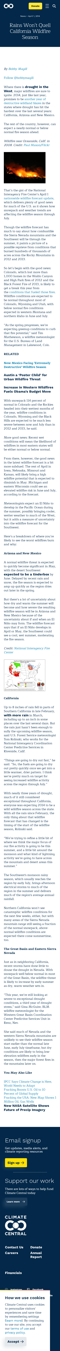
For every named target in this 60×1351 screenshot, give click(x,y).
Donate (35, 6)
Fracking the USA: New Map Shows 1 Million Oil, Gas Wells (30, 1099)
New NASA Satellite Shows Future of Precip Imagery (26, 1108)
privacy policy (15, 1332)
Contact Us (14, 1247)
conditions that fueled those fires (32, 292)
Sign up (14, 1163)
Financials (13, 1273)
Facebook (38, 1289)
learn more (14, 1320)
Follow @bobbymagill (19, 77)
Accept (13, 1342)
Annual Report (36, 1255)
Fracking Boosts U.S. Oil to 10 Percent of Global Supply (24, 1091)
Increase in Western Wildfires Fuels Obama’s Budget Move (28, 389)
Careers (11, 1253)
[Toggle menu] (47, 6)
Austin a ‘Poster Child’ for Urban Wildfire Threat (25, 377)
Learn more (13, 1201)
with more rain (16, 715)
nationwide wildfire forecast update (28, 198)
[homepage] (8, 6)
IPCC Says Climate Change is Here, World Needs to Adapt (28, 1083)
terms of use (19, 1328)
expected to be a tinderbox (26, 574)
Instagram (16, 1289)
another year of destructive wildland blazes (25, 101)
